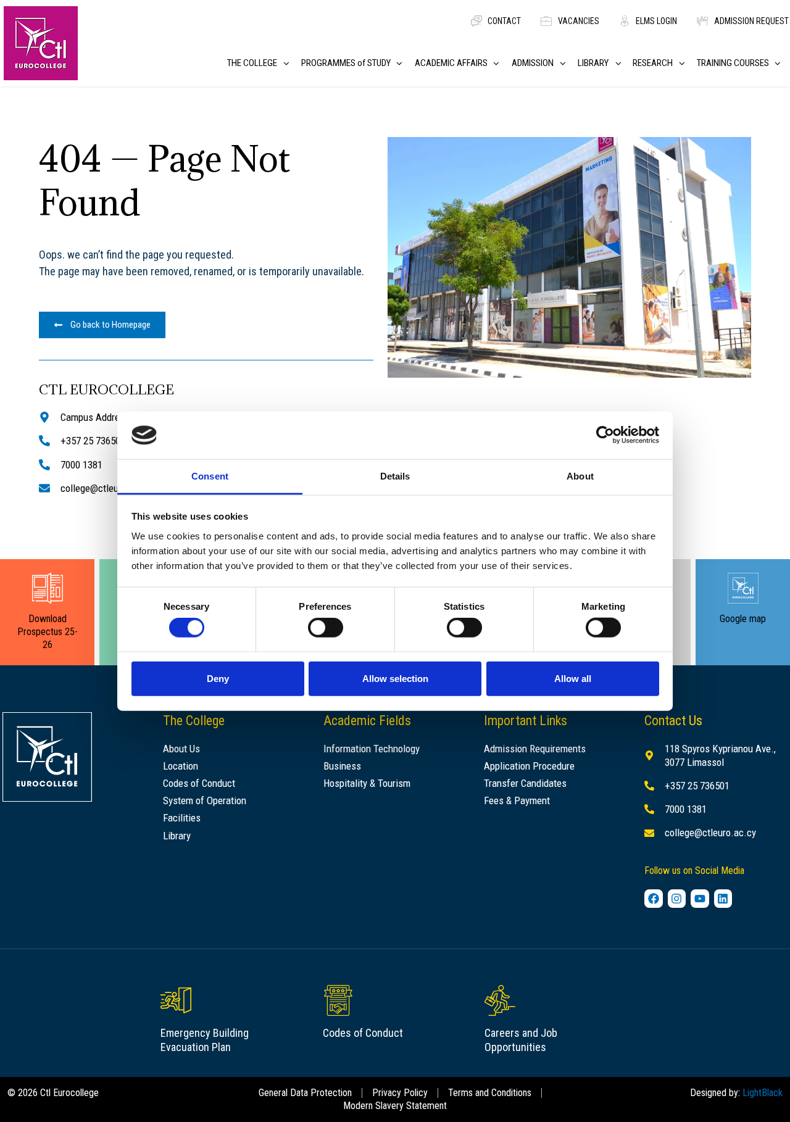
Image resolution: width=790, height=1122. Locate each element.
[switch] (325, 628)
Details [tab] (395, 476)
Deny (218, 678)
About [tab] (580, 476)
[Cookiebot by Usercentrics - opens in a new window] (605, 435)
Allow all (572, 678)
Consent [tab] (209, 476)
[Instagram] (677, 898)
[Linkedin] (723, 898)
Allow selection (395, 678)
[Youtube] (700, 898)
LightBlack (762, 1093)
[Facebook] (653, 898)
